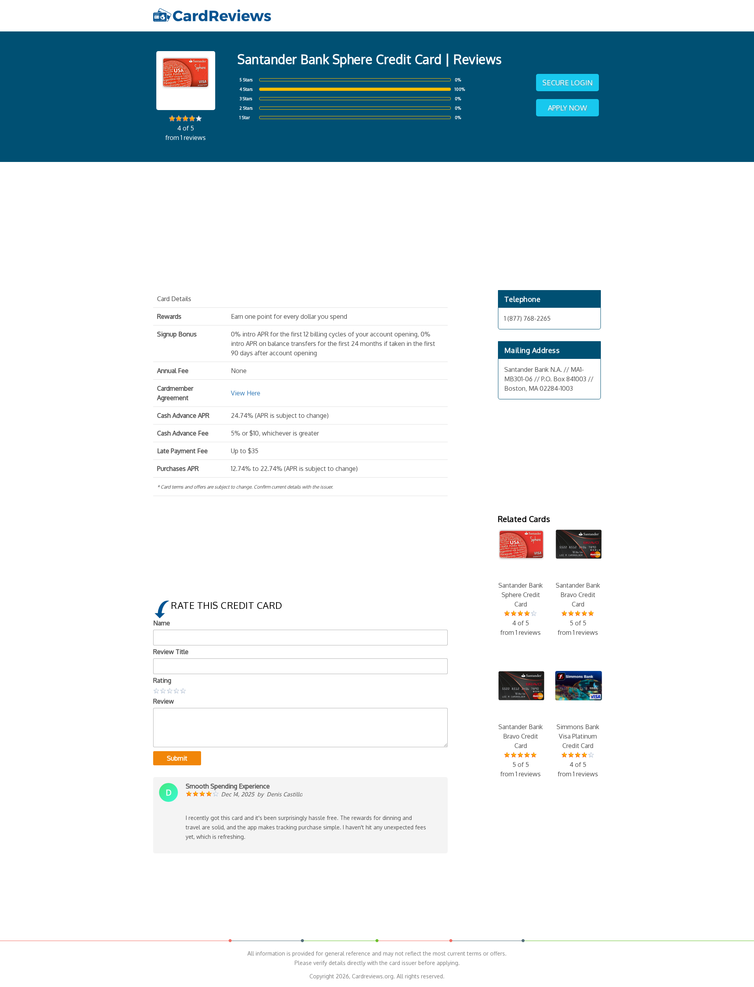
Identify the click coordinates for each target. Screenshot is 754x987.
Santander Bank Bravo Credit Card (578, 608)
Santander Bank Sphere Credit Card (520, 608)
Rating (162, 680)
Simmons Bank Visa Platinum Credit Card (577, 750)
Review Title (170, 652)
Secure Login (567, 82)
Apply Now (567, 107)
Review (163, 701)
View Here (245, 393)
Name (161, 623)
